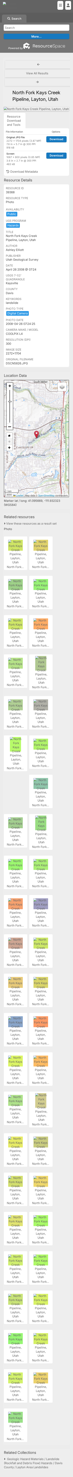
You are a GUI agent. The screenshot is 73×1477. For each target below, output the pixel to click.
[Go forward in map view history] (9, 442)
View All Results (37, 73)
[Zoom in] (10, 386)
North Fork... (16, 567)
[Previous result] (38, 65)
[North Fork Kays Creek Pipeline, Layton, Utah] (36, 109)
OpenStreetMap (46, 495)
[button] (36, 435)
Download (56, 139)
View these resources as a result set (31, 523)
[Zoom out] (10, 427)
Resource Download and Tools (14, 121)
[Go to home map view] (9, 436)
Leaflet (19, 495)
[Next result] (38, 82)
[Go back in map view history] (9, 448)
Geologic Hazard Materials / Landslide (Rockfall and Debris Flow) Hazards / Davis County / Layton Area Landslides (33, 1463)
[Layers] (62, 386)
